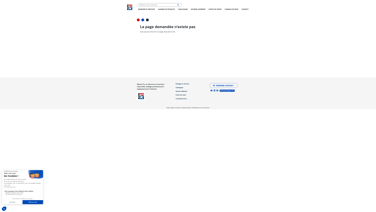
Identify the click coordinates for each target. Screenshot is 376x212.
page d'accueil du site (167, 32)
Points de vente (215, 9)
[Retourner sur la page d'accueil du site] (129, 7)
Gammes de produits (166, 9)
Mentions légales (170, 107)
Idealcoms (189, 107)
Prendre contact (225, 86)
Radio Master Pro (228, 91)
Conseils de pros (231, 9)
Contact (245, 9)
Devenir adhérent (198, 9)
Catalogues (183, 9)
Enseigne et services (146, 9)
